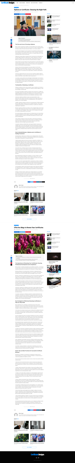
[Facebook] (11, 40)
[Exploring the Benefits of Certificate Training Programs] (54, 269)
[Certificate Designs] (8, 2)
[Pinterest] (11, 45)
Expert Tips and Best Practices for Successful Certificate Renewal (25, 260)
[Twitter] (11, 41)
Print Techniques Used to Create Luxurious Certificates (53, 287)
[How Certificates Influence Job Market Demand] (21, 210)
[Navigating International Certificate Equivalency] (37, 210)
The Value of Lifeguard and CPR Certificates (53, 60)
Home (17, 2)
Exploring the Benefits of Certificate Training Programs (54, 274)
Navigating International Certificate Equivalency (37, 214)
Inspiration (28, 2)
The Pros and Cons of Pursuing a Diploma (25, 39)
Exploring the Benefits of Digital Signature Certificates (53, 262)
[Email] (11, 47)
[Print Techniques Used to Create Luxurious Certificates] (54, 281)
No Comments (32, 229)
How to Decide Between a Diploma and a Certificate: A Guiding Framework (29, 41)
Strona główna (15, 5)
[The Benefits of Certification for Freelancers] (37, 197)
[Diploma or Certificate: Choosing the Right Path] (29, 26)
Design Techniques (22, 2)
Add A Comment (29, 447)
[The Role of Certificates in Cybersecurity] (54, 38)
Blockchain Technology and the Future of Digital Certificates (21, 202)
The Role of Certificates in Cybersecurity (55, 43)
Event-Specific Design (34, 2)
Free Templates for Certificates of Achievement (54, 48)
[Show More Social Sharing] (32, 14)
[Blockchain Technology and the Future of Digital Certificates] (21, 197)
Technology (40, 2)
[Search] (73, 3)
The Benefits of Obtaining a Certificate (24, 40)
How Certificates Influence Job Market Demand (21, 214)
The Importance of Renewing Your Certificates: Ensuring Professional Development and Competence (28, 258)
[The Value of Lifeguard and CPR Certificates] (54, 55)
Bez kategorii (16, 7)
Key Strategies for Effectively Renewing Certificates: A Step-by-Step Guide (27, 259)
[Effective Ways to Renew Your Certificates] (29, 244)
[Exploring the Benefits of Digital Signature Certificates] (54, 256)
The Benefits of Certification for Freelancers (36, 202)
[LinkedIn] (11, 43)
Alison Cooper (21, 185)
